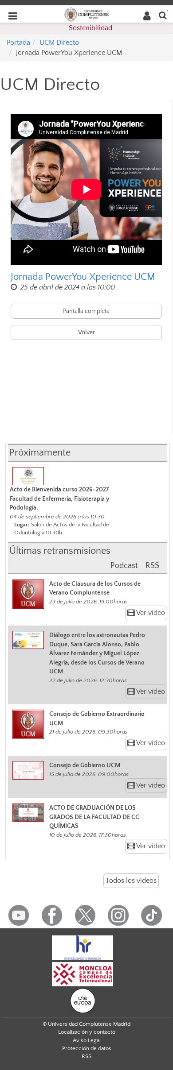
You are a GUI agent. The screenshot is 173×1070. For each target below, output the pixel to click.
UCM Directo (59, 42)
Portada (18, 42)
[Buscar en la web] (163, 15)
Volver (86, 332)
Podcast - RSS (134, 565)
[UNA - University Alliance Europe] (83, 1000)
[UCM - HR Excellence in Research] (82, 947)
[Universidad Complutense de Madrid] (86, 14)
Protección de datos (86, 1048)
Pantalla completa (86, 311)
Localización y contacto (86, 1032)
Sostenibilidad (90, 28)
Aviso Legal (87, 1040)
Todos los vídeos (131, 881)
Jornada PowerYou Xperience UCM (83, 276)
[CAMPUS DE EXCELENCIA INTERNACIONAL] (82, 973)
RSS (86, 1056)
